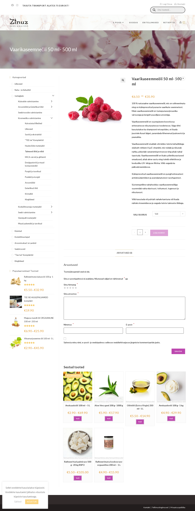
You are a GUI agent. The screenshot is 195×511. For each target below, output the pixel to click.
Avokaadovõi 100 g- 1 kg (171, 405)
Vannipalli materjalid (27, 218)
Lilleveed (18, 84)
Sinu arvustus (71, 293)
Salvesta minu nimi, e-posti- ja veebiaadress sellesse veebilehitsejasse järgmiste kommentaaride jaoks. (112, 342)
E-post (130, 324)
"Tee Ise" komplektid (24, 255)
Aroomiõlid (30, 182)
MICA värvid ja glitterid (35, 157)
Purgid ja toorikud (33, 171)
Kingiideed (29, 199)
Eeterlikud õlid (31, 188)
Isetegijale (19, 96)
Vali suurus (140, 214)
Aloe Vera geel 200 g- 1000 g (109, 405)
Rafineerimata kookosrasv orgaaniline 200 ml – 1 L (109, 463)
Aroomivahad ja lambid (25, 243)
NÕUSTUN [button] (32, 501)
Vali (78, 418)
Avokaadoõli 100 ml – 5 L (77, 405)
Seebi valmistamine (26, 212)
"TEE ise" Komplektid (34, 140)
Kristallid (29, 194)
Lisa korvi (159, 233)
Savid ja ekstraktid (33, 134)
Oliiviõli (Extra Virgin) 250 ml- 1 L (140, 407)
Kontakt (147, 507)
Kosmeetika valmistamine (29, 118)
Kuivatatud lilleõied (33, 123)
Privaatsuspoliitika (177, 507)
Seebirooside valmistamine (30, 112)
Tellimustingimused (160, 507)
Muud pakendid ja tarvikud (30, 223)
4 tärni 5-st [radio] (73, 288)
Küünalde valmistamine (28, 101)
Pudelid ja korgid (32, 177)
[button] (123, 80)
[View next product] (183, 78)
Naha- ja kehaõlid (23, 90)
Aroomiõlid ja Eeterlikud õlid (30, 107)
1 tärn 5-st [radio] (65, 288)
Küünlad (18, 231)
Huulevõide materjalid (34, 146)
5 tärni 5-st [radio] (76, 288)
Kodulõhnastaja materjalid (29, 207)
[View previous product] (178, 78)
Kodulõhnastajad (22, 237)
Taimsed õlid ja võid (70, 401)
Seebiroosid (20, 249)
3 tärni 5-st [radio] (70, 288)
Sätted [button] (17, 501)
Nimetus (69, 324)
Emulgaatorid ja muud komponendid (34, 164)
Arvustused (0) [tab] (124, 253)
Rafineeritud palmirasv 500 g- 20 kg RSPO (77, 463)
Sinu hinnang (71, 285)
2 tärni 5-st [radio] (67, 288)
